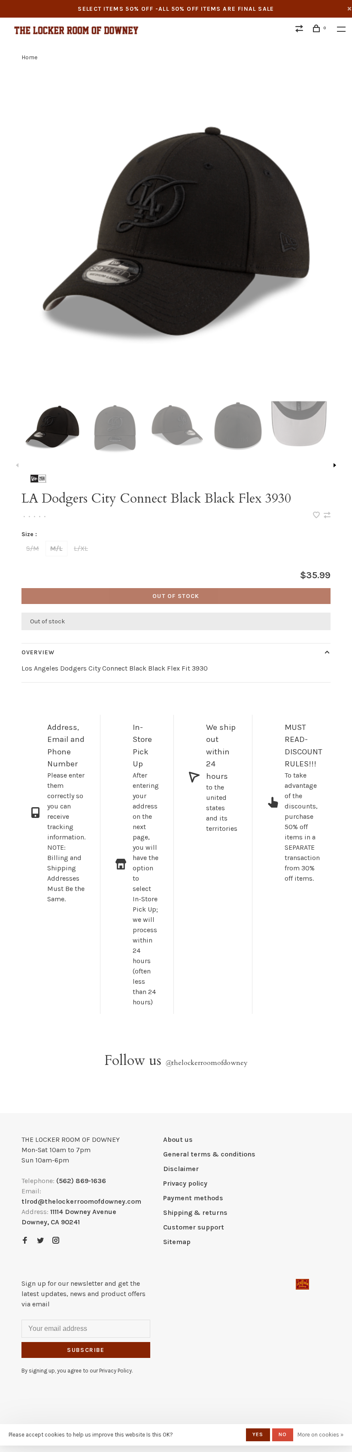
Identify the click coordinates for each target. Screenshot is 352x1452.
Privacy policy (185, 1183)
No (283, 1434)
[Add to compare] (327, 516)
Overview (38, 652)
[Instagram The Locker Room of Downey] (55, 1241)
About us (178, 1139)
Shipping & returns (195, 1212)
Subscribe (86, 1350)
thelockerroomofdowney (206, 1063)
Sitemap (177, 1242)
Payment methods (193, 1198)
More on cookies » (320, 1434)
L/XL (81, 548)
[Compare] (300, 30)
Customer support (193, 1227)
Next (335, 465)
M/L (56, 548)
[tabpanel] (176, 226)
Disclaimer (181, 1169)
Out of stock (176, 596)
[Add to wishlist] (317, 516)
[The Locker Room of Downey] (302, 1284)
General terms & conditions (209, 1154)
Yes (258, 1434)
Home (29, 57)
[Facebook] (24, 1241)
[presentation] (52, 426)
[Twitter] (40, 1241)
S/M (32, 548)
